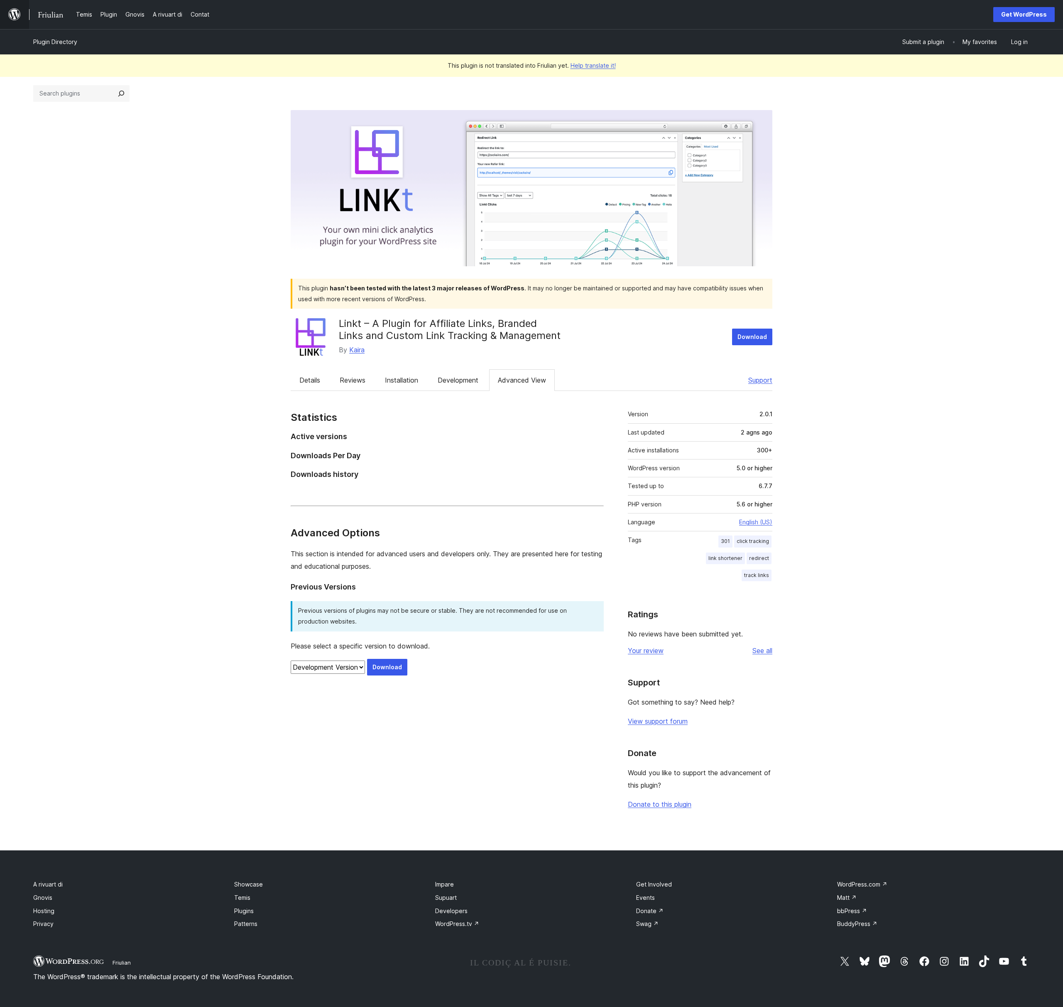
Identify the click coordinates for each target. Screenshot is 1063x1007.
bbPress (852, 910)
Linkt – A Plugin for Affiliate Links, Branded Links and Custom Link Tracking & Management (450, 329)
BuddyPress (857, 923)
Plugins (244, 910)
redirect (759, 558)
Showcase (248, 884)
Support (760, 380)
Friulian (122, 962)
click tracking (753, 541)
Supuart (446, 897)
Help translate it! (593, 65)
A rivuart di (48, 884)
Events (645, 897)
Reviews (352, 380)
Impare (444, 884)
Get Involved (654, 884)
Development (458, 380)
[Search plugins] (121, 93)
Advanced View (522, 380)
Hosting (43, 910)
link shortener (725, 558)
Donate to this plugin (659, 804)
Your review (646, 650)
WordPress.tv (457, 923)
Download (752, 336)
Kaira (357, 350)
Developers (451, 910)
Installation (401, 380)
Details (309, 380)
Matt (847, 897)
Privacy (43, 923)
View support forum (658, 721)
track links (756, 575)
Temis (242, 897)
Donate (650, 910)
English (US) (755, 522)
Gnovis (42, 897)
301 (725, 541)
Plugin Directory (55, 41)
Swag (647, 923)
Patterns (245, 923)
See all (762, 650)
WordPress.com (862, 884)
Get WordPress (1024, 14)
